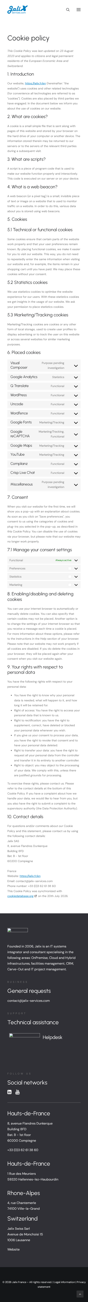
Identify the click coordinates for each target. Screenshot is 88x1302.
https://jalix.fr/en (35, 83)
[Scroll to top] (80, 1294)
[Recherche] (66, 9)
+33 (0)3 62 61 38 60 (22, 1150)
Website (13, 1249)
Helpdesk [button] (52, 1037)
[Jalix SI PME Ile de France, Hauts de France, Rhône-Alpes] (17, 10)
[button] (78, 9)
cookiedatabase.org (20, 896)
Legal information (64, 1282)
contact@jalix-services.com (28, 1001)
